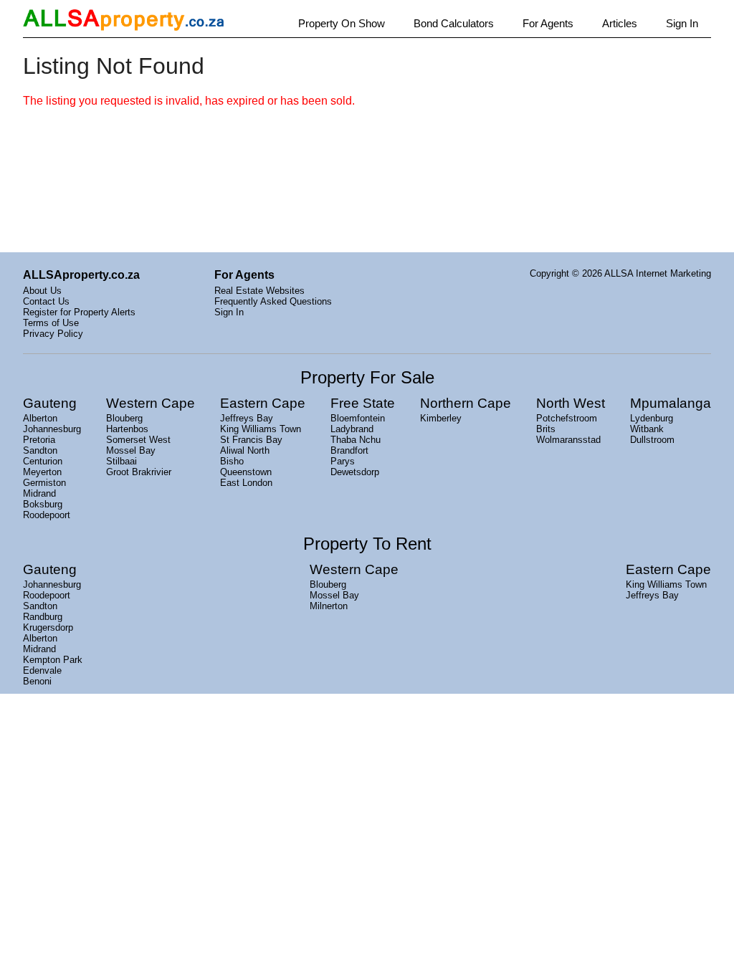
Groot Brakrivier (138, 472)
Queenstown (246, 472)
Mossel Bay (131, 450)
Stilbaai (121, 461)
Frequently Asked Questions (273, 301)
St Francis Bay (251, 439)
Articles (619, 23)
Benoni (37, 681)
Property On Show (341, 23)
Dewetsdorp (354, 472)
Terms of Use (51, 322)
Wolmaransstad (568, 439)
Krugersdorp (48, 627)
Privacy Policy (53, 333)
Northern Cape (465, 403)
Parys (342, 461)
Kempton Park (52, 659)
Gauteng (50, 403)
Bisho (232, 461)
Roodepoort (46, 515)
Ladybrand (351, 429)
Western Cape (150, 403)
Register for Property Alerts (79, 312)
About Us (42, 290)
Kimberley (441, 418)
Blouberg (124, 418)
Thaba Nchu (355, 439)
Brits (546, 429)
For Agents (548, 23)
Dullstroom (652, 439)
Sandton (40, 450)
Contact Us (46, 301)
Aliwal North (245, 450)
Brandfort (349, 450)
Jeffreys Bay (246, 418)
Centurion (42, 461)
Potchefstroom (566, 418)
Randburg (42, 616)
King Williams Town (260, 429)
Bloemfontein (357, 418)
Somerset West (138, 439)
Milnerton (329, 606)
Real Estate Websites (259, 290)
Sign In (682, 23)
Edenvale (42, 670)
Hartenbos (127, 429)
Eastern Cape (262, 403)
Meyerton (42, 472)
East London (246, 482)
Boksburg (42, 504)
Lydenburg (651, 418)
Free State (362, 403)
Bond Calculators (454, 23)
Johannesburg (52, 429)
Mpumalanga (670, 403)
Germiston (44, 482)
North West (570, 403)
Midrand (39, 493)
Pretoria (39, 439)
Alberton (40, 418)
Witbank (647, 429)
